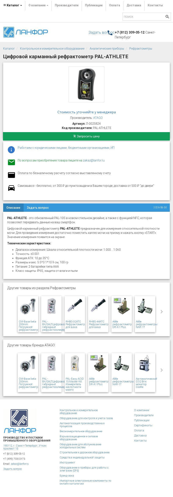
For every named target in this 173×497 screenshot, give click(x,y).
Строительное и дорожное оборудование (84, 452)
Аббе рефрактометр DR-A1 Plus (122, 324)
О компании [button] (37, 5)
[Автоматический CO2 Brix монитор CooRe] (145, 365)
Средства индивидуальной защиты (82, 457)
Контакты (155, 5)
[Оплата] (11, 177)
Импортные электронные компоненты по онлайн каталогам (85, 482)
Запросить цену (88, 136)
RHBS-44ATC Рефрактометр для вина (98, 324)
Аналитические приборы (107, 48)
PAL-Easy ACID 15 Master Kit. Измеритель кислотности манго (75, 384)
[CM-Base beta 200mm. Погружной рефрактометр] (28, 308)
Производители (66, 5)
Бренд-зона (67, 475)
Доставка (134, 5)
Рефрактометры (140, 48)
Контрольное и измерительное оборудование (52, 48)
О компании (141, 410)
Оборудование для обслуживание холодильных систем (80, 446)
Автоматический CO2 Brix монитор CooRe (146, 383)
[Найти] (167, 17)
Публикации (94, 5)
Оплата (114, 5)
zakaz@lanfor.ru (94, 160)
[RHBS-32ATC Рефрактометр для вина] (75, 308)
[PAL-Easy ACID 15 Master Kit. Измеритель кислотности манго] (75, 365)
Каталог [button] (13, 5)
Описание (13, 207)
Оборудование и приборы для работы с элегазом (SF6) (84, 469)
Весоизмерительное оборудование (81, 431)
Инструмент (67, 462)
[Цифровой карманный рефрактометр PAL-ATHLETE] (86, 84)
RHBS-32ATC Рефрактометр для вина (75, 324)
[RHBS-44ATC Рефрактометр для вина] (98, 308)
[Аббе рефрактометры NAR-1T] (145, 308)
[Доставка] (11, 190)
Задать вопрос (102, 32)
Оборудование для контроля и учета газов (86, 418)
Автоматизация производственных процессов (82, 425)
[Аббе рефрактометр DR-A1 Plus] (121, 308)
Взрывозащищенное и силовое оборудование (79, 438)
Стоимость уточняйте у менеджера (86, 112)
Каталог (9, 48)
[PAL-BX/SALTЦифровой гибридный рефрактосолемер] (51, 308)
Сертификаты (143, 425)
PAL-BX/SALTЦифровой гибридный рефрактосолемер (54, 325)
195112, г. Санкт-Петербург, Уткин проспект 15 (24, 447)
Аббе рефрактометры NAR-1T (146, 324)
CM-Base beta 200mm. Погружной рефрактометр (28, 325)
